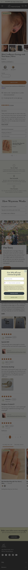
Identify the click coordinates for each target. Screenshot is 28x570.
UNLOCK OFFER (14, 293)
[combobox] (6, 282)
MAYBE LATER (14, 297)
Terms (7, 290)
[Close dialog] (25, 271)
